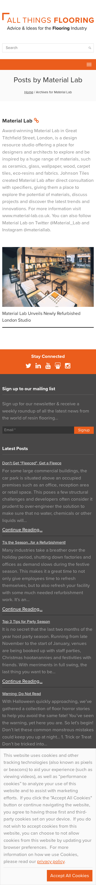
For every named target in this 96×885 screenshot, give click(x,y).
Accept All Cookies (69, 875)
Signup (84, 430)
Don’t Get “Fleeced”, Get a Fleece (31, 463)
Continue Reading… (22, 530)
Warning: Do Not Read (21, 693)
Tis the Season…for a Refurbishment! (34, 542)
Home (28, 92)
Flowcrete (5, 64)
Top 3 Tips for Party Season (26, 621)
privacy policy (51, 861)
